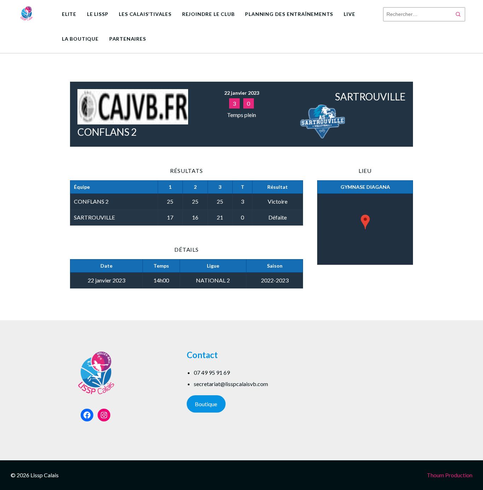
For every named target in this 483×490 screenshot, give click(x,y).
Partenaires (127, 39)
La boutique (80, 39)
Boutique (206, 404)
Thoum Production (449, 475)
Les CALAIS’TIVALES (145, 14)
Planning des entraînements (289, 14)
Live (349, 14)
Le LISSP (97, 14)
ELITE (69, 14)
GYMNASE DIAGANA (365, 187)
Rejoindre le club (208, 14)
